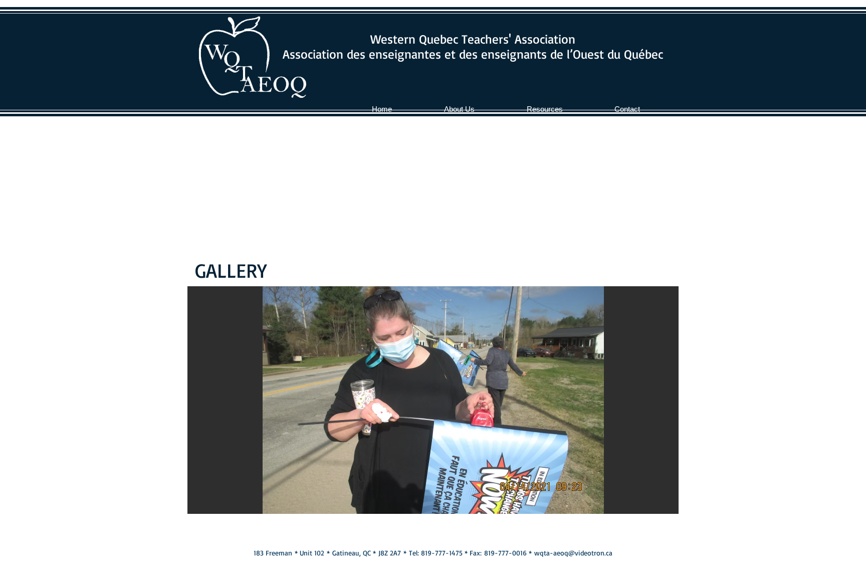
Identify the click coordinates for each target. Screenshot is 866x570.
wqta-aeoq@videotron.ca (573, 552)
